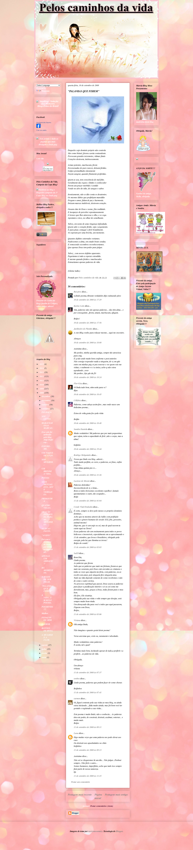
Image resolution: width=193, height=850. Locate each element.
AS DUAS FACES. (46, 529)
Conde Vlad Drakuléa (83, 506)
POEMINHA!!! (47, 608)
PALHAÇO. (47, 412)
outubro (45, 404)
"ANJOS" (46, 535)
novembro (46, 400)
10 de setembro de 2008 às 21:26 (87, 474)
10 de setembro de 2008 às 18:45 (87, 394)
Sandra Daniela (80, 429)
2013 (42, 372)
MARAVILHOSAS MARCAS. (47, 425)
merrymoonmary (95, 831)
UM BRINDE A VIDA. (47, 471)
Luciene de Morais (82, 480)
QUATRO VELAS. (46, 506)
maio (44, 657)
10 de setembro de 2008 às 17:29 (87, 299)
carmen (77, 698)
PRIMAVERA (47, 499)
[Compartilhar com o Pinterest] (124, 278)
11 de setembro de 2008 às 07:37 (87, 672)
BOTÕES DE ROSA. (47, 629)
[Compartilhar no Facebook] (122, 278)
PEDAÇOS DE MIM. (47, 618)
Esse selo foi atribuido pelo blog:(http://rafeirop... (47, 437)
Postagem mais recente (80, 794)
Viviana (77, 620)
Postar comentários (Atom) (101, 806)
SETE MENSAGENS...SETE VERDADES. (47, 488)
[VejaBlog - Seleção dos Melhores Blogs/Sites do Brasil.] (47, 103)
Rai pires (77, 291)
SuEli (76, 553)
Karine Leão (79, 305)
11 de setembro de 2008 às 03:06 (87, 614)
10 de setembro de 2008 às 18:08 (87, 342)
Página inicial (98, 796)
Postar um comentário (80, 781)
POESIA (45, 477)
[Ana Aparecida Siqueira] (38, 127)
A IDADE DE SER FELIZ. (46, 579)
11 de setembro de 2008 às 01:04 (87, 500)
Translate (46, 91)
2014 (42, 368)
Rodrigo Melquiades (82, 455)
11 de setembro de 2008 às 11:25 (87, 775)
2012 (42, 376)
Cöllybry (77, 400)
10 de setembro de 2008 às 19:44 (87, 449)
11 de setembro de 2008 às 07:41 (87, 692)
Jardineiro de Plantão (83, 328)
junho (45, 653)
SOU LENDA (46, 417)
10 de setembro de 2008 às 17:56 (87, 322)
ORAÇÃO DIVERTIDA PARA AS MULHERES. (47, 518)
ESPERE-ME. (46, 447)
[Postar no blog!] (117, 278)
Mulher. (45, 613)
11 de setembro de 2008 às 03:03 (87, 547)
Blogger (119, 831)
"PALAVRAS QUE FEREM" (47, 588)
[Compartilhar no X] (119, 278)
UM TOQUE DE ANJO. (47, 454)
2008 (42, 392)
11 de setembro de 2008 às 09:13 (87, 750)
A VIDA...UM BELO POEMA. (47, 599)
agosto (45, 645)
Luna (76, 733)
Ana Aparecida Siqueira (43, 122)
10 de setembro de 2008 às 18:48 (87, 423)
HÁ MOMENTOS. (47, 570)
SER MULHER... (47, 462)
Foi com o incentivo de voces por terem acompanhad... (47, 545)
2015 (42, 364)
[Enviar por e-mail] (114, 278)
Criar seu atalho (41, 130)
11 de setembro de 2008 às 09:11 (87, 727)
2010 (42, 384)
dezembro (46, 396)
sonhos (77, 678)
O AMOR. (46, 624)
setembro (46, 408)
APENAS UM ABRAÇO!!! (47, 560)
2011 (42, 380)
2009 (42, 388)
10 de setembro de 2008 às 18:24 (87, 377)
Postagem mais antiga (116, 794)
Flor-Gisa (78, 383)
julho (44, 649)
